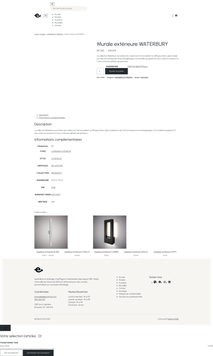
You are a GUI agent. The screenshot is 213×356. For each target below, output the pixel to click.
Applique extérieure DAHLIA (136, 252)
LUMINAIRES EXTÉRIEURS (54, 34)
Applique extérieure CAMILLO (77, 252)
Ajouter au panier (116, 71)
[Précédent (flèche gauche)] (4, 178)
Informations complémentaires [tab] (52, 117)
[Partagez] (205, 2)
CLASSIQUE (56, 158)
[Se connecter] (176, 15)
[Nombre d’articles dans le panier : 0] (173, 15)
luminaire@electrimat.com (45, 296)
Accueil (36, 34)
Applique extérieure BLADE (47, 252)
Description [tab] (43, 115)
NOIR (53, 187)
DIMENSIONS (112, 66)
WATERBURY (56, 173)
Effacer (144, 66)
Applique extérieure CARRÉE (106, 252)
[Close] (5, 328)
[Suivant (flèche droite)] (209, 178)
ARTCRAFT (144, 77)
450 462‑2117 (39, 299)
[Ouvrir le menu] (45, 15)
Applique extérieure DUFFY (165, 252)
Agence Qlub (173, 319)
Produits (42, 34)
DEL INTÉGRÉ (57, 166)
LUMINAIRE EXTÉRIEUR (61, 151)
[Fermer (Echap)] (210, 2)
